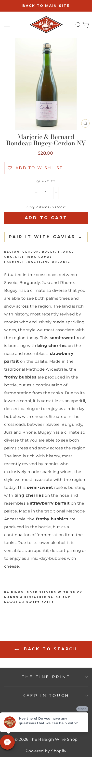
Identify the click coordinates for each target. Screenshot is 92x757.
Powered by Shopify (46, 751)
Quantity (46, 181)
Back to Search (49, 649)
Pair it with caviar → (46, 236)
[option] (46, 5)
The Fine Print (46, 677)
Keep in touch (46, 695)
